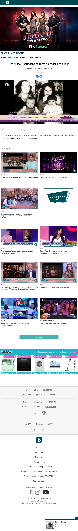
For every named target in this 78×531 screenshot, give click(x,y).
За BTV (39, 511)
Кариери (39, 520)
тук (74, 415)
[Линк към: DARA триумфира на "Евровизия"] (58, 378)
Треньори (37, 57)
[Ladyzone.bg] (36, 470)
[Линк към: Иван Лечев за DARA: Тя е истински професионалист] (19, 378)
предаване (17, 135)
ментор (22, 138)
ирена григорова (32, 138)
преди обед (14, 138)
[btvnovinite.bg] (38, 465)
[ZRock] (44, 494)
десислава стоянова (60, 135)
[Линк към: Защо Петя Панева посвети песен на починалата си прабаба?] (58, 306)
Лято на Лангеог (60, 522)
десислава (26, 135)
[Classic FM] (34, 493)
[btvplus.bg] (25, 465)
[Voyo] (25, 470)
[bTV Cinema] (47, 454)
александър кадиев (45, 135)
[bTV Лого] (39, 503)
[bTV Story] (41, 458)
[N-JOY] (27, 487)
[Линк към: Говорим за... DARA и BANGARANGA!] (58, 342)
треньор (34, 135)
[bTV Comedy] (36, 454)
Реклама (39, 516)
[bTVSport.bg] (50, 470)
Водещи (30, 57)
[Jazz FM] (50, 487)
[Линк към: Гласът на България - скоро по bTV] (58, 169)
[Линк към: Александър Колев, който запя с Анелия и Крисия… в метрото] (19, 306)
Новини (4, 57)
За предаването (19, 57)
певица (10, 135)
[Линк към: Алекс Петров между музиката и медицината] (19, 169)
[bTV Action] (27, 458)
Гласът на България (12, 53)
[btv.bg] (28, 454)
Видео (10, 57)
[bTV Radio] (39, 488)
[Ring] (53, 458)
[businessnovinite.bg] (52, 465)
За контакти (39, 525)
